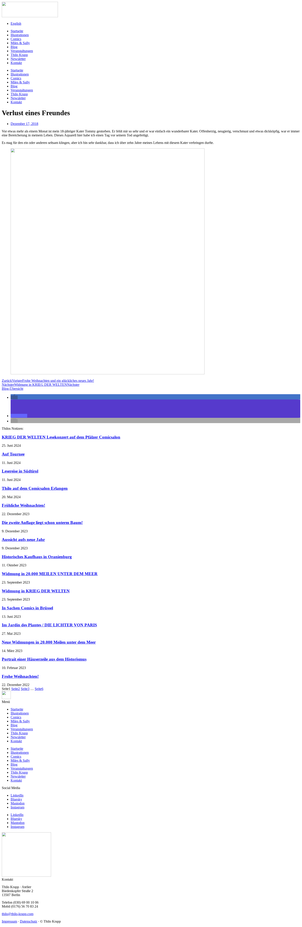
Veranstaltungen (22, 51)
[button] (14, 397)
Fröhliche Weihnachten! (23, 505)
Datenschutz (28, 921)
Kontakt (16, 63)
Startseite (17, 31)
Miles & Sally (20, 43)
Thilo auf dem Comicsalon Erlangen (35, 488)
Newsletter (18, 59)
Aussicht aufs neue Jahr (23, 539)
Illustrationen (20, 35)
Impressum (9, 921)
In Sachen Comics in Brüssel (27, 608)
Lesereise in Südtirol (20, 471)
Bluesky (16, 799)
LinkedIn (17, 795)
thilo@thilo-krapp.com (17, 914)
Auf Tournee (13, 454)
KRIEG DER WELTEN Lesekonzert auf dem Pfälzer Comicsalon (61, 437)
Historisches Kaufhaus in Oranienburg (37, 556)
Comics (16, 39)
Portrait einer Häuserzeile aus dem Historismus (44, 659)
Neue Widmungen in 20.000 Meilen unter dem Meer (49, 642)
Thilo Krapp (19, 55)
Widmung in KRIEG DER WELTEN (36, 591)
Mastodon (18, 803)
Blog (14, 47)
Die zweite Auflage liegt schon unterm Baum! (42, 522)
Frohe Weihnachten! (20, 676)
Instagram (17, 807)
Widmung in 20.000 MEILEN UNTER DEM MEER (49, 573)
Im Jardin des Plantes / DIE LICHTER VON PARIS (49, 625)
